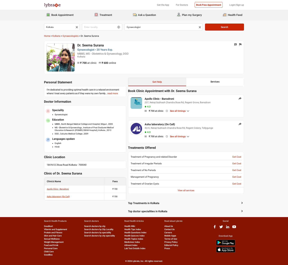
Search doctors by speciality (97, 232)
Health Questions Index (135, 232)
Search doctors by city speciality (99, 235)
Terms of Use (170, 239)
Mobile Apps (170, 235)
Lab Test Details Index (135, 248)
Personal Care (51, 248)
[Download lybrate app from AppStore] (225, 252)
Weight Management (54, 242)
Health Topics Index (133, 239)
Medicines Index (132, 242)
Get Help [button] (157, 81)
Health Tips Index (132, 229)
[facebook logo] (215, 228)
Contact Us (169, 229)
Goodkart (48, 226)
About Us (168, 226)
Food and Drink (51, 245)
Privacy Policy (171, 242)
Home (47, 36)
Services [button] (215, 81)
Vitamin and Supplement (55, 229)
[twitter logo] (221, 228)
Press (167, 248)
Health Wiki (129, 226)
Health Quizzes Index (134, 235)
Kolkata (56, 36)
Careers (168, 232)
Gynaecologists (70, 36)
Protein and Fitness (53, 232)
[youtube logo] (234, 228)
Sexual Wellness (52, 239)
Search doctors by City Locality (98, 229)
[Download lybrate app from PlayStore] (225, 245)
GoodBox (48, 254)
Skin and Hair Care (53, 235)
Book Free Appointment (208, 5)
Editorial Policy (171, 245)
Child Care (49, 251)
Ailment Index (131, 245)
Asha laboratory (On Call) (58, 196)
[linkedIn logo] (228, 228)
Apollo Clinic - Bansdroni (58, 189)
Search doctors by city (94, 226)
